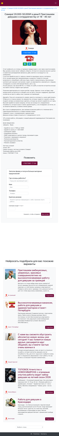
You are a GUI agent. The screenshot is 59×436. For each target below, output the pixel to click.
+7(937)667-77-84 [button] (29, 53)
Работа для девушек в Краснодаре (29, 400)
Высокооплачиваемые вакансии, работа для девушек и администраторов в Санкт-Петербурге (35, 306)
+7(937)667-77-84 (29, 163)
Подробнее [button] (49, 295)
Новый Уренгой (12, 362)
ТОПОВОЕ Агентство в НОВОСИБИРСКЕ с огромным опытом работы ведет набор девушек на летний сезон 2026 (34, 373)
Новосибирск (12, 392)
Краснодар (11, 418)
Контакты (44, 434)
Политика (36, 434)
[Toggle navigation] (55, 3)
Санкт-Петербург (13, 327)
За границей (11, 295)
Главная (3, 8)
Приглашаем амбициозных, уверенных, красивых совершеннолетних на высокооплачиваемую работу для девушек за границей (34, 275)
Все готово (45, 214)
